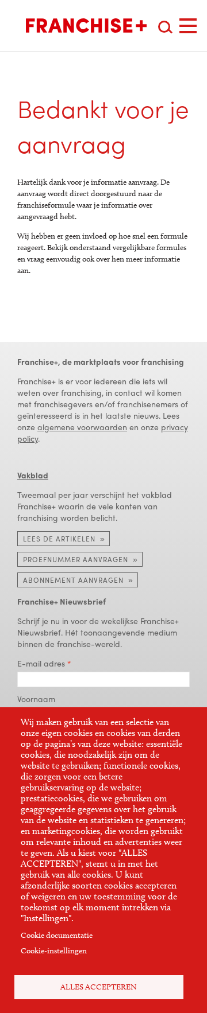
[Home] (86, 25)
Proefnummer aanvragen (75, 559)
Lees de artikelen (59, 538)
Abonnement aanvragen (73, 580)
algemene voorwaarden (82, 427)
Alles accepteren (98, 987)
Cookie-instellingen (54, 951)
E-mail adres (41, 663)
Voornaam (36, 698)
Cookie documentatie (57, 935)
